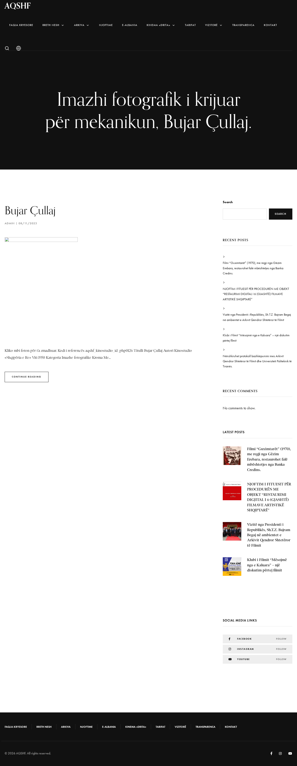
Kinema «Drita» (158, 25)
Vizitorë (211, 25)
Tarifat (190, 25)
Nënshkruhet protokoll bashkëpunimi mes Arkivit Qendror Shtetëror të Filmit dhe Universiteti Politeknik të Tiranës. (257, 361)
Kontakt (270, 25)
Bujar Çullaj (30, 210)
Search (228, 202)
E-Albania (129, 25)
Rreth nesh (50, 25)
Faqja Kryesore (21, 25)
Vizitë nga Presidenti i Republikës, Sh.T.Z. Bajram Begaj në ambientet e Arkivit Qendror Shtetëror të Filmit (257, 317)
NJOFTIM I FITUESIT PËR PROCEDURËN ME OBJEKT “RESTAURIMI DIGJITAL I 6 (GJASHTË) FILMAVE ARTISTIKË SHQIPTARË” (256, 294)
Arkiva (79, 25)
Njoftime (106, 25)
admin (10, 223)
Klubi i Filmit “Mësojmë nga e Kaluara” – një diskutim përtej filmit (256, 337)
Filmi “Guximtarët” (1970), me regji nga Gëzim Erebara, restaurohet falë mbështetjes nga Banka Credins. (253, 268)
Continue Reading (26, 376)
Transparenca (243, 25)
